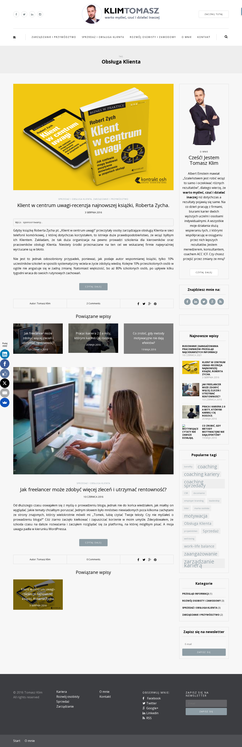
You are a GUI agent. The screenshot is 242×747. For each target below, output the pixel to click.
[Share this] (138, 303)
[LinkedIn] (4, 354)
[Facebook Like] (4, 373)
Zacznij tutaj (214, 14)
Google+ (152, 708)
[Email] (4, 393)
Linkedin (152, 713)
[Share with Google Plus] (149, 303)
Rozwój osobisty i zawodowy (153, 37)
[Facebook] (4, 364)
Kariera (61, 692)
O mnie (187, 37)
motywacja (195, 516)
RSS (149, 718)
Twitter (151, 703)
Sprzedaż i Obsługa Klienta (103, 37)
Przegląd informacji (195, 593)
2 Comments (93, 303)
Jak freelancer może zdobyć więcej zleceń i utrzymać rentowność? (93, 489)
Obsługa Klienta (197, 523)
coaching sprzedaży (195, 483)
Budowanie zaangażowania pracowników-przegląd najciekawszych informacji (200, 349)
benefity (188, 466)
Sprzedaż (211, 531)
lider (186, 508)
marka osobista (201, 508)
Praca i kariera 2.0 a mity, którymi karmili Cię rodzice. (213, 411)
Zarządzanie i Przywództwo (54, 37)
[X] (4, 383)
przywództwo (190, 531)
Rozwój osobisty (67, 696)
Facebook (153, 698)
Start (16, 741)
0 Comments (93, 559)
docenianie (199, 493)
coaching (207, 466)
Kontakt (203, 37)
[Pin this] (155, 303)
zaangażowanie (200, 554)
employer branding (193, 500)
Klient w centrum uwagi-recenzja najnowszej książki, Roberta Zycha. (93, 205)
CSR (186, 493)
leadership (214, 500)
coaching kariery (201, 474)
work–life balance (199, 546)
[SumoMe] (4, 402)
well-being (189, 538)
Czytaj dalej (93, 286)
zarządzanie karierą (199, 563)
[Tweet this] (143, 303)
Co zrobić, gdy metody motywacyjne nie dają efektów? (213, 430)
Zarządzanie (65, 706)
